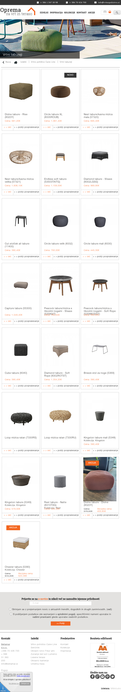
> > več (7, 127)
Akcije (91, 12)
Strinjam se (25, 683)
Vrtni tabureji (66, 62)
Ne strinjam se (14, 683)
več (109, 609)
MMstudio (116, 689)
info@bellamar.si (9, 664)
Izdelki (44, 12)
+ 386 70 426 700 (77, 2)
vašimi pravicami (42, 617)
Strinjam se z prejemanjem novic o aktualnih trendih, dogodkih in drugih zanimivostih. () (62, 609)
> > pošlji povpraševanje (26, 127)
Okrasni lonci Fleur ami (43, 651)
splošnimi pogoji (66, 614)
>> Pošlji (60, 623)
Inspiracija (56, 12)
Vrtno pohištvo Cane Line (43, 62)
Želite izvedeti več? (23, 676)
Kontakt (81, 12)
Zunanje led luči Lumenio (44, 654)
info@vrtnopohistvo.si (109, 2)
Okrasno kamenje (40, 661)
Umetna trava (37, 664)
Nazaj (8, 62)
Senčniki (35, 648)
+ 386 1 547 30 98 (49, 2)
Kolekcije (69, 12)
